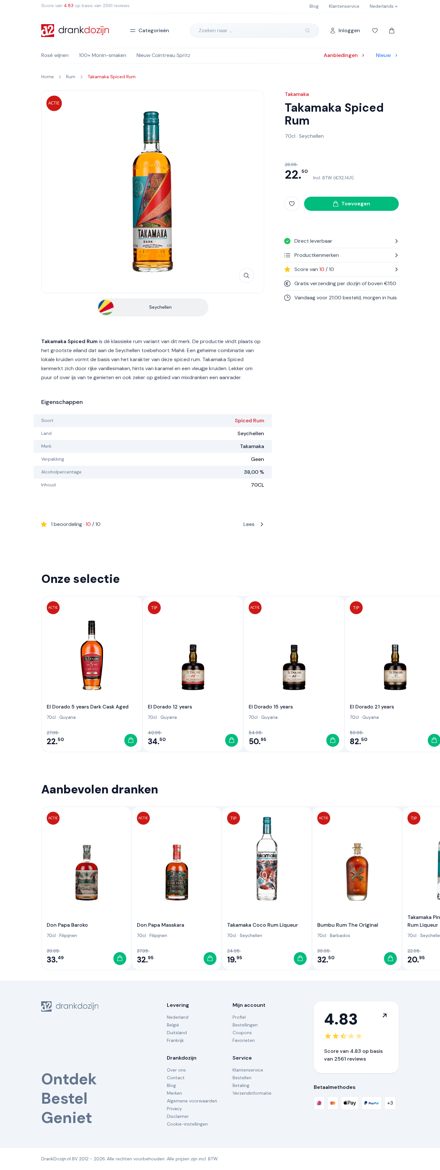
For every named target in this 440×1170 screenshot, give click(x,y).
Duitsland (177, 1032)
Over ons (176, 1070)
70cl (290, 136)
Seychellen (311, 136)
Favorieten (244, 1040)
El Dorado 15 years (271, 706)
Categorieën (154, 30)
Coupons (242, 1032)
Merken (174, 1093)
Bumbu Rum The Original (347, 925)
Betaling (241, 1085)
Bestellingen (245, 1025)
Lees (152, 524)
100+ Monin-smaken (102, 55)
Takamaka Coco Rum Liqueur (262, 925)
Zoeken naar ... (215, 30)
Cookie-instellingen (187, 1124)
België (173, 1025)
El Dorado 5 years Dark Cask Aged (88, 706)
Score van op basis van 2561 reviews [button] (85, 5)
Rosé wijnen (55, 55)
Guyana (67, 717)
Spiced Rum (249, 420)
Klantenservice (248, 1070)
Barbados (340, 935)
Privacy (174, 1108)
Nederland (177, 1017)
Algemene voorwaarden (192, 1101)
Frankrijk (175, 1040)
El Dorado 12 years (170, 706)
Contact (176, 1078)
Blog (171, 1085)
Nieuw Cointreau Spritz (163, 55)
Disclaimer (178, 1116)
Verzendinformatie (252, 1093)
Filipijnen (68, 935)
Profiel (239, 1017)
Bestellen (242, 1078)
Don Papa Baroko (67, 925)
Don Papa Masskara (160, 925)
